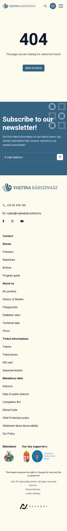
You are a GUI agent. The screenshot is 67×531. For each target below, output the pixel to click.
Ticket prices (10, 355)
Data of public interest (16, 394)
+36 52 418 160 (15, 205)
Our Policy (9, 434)
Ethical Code (10, 410)
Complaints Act (12, 402)
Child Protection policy (16, 418)
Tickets (7, 347)
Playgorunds (10, 307)
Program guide (11, 276)
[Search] (45, 6)
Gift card (8, 363)
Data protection (32, 489)
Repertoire (9, 260)
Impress (8, 386)
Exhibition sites (11, 315)
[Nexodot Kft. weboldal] (33, 502)
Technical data (11, 323)
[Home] (19, 6)
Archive (7, 268)
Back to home (33, 68)
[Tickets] (53, 6)
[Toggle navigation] (60, 6)
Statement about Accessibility (20, 426)
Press (6, 331)
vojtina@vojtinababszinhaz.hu (23, 213)
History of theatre (13, 299)
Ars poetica (9, 291)
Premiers (8, 252)
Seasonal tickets (13, 370)
